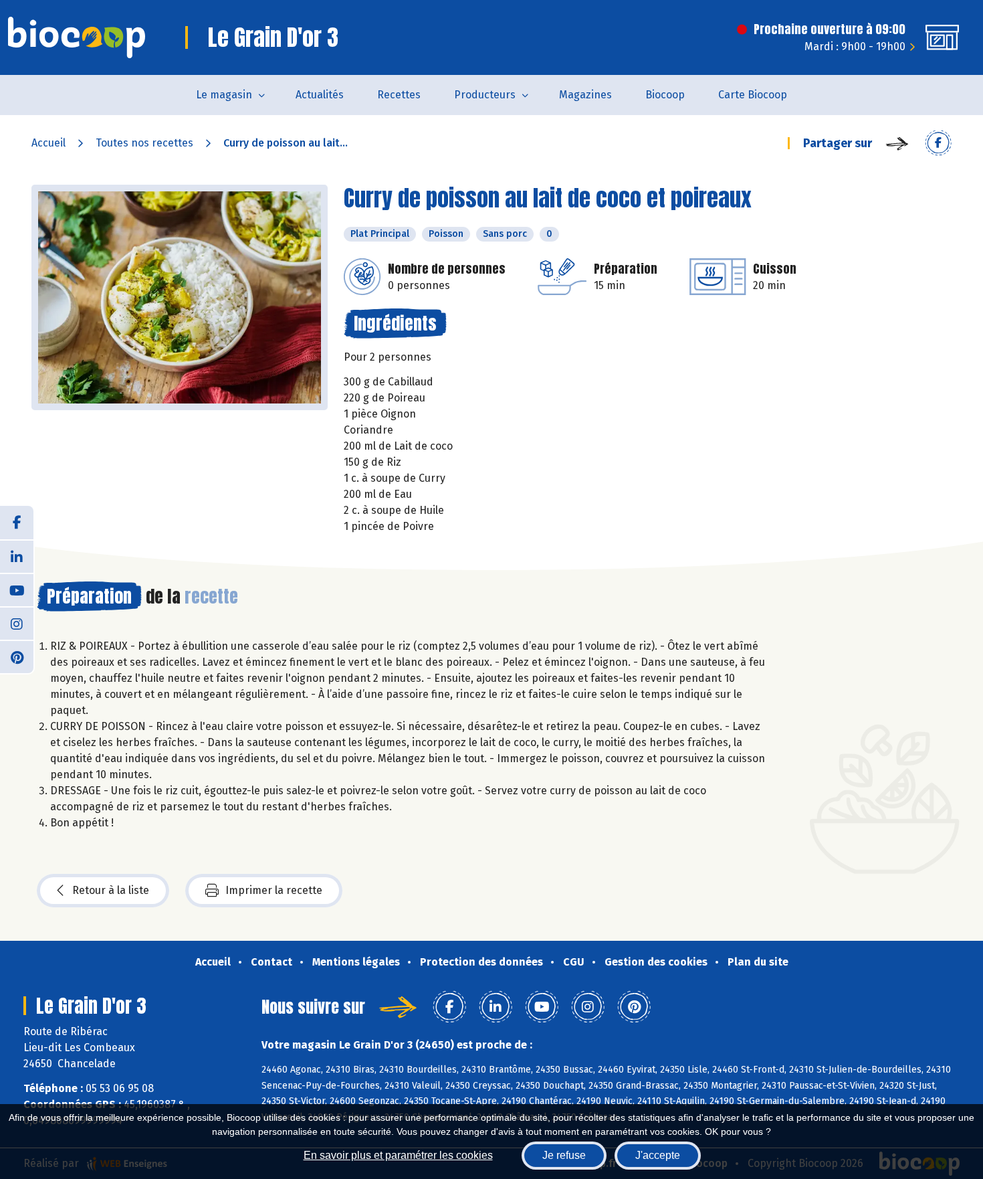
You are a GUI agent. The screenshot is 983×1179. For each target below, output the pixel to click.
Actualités (320, 94)
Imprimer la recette (273, 890)
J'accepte (657, 1155)
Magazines (585, 94)
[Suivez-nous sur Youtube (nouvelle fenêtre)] (16, 589)
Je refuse (564, 1155)
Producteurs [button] (485, 94)
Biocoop (665, 94)
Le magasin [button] (224, 94)
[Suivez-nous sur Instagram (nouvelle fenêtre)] (16, 623)
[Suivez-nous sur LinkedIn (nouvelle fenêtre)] (16, 556)
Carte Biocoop (752, 94)
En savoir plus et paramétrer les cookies (398, 1155)
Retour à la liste (110, 890)
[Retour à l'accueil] (76, 37)
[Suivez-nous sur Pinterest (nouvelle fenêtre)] (16, 656)
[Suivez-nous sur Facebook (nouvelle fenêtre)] (16, 522)
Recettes (399, 94)
